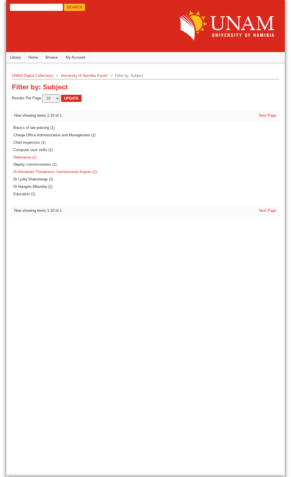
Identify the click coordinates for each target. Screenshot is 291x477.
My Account (75, 57)
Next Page (267, 115)
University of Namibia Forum (84, 75)
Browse (51, 57)
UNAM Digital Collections (32, 75)
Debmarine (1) (24, 157)
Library (15, 57)
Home (33, 57)
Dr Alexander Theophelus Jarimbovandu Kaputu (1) (55, 172)
